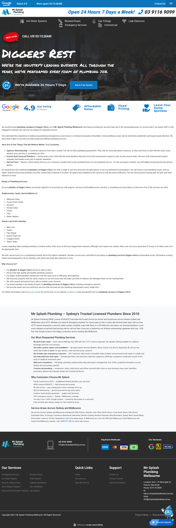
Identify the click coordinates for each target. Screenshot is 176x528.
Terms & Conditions (117, 483)
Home (77, 474)
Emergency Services (76, 25)
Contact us (71, 292)
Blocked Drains (73, 21)
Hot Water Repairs (9, 478)
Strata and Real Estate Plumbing (15, 491)
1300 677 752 (65, 421)
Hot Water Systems (36, 21)
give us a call (32, 292)
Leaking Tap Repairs (38, 483)
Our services (80, 478)
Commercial (110, 25)
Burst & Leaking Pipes (11, 483)
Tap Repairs (35, 491)
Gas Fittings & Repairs (11, 487)
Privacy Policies (116, 478)
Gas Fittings (104, 21)
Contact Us (113, 474)
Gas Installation (36, 487)
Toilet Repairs (35, 478)
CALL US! (28, 36)
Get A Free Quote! (83, 85)
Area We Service (82, 483)
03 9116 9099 (158, 12)
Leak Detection (137, 21)
